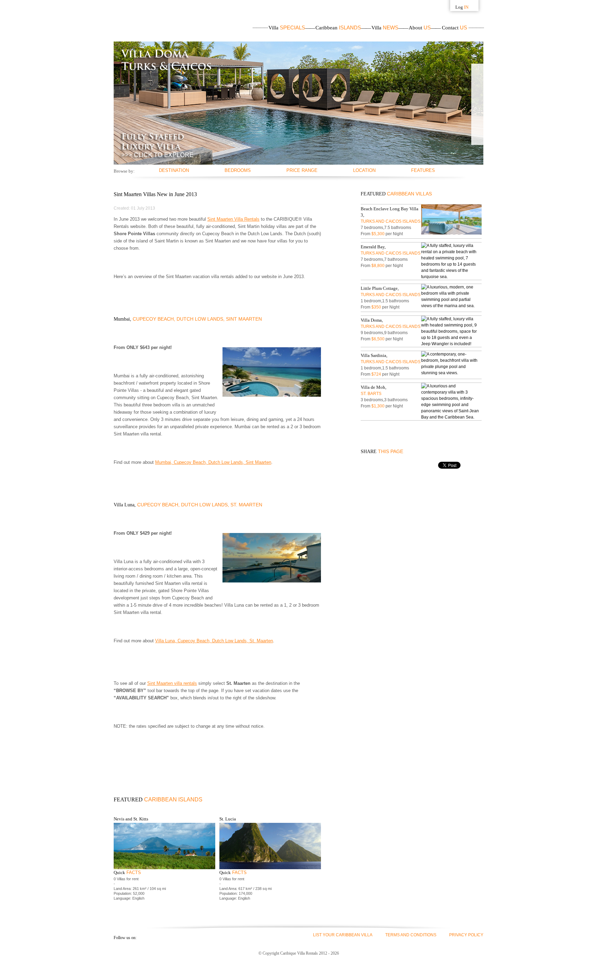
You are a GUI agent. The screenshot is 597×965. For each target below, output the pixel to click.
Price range (302, 170)
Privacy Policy (466, 934)
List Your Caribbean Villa (342, 934)
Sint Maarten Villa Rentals (233, 219)
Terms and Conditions (410, 934)
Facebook (144, 937)
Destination (174, 170)
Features (423, 170)
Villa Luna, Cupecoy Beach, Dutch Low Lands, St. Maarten (214, 640)
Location (364, 170)
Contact (454, 27)
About (420, 27)
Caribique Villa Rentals (148, 20)
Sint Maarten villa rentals (172, 683)
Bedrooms (238, 170)
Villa (286, 27)
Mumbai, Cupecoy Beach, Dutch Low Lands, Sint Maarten (213, 462)
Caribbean (338, 27)
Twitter (157, 937)
